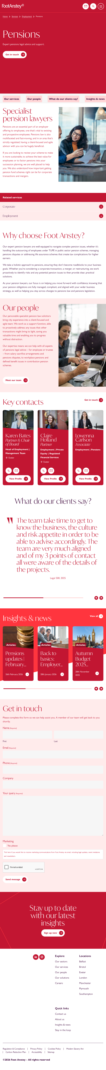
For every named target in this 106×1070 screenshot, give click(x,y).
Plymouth (84, 988)
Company (8, 778)
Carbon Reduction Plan (16, 1052)
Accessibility (37, 1052)
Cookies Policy (54, 1048)
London (83, 977)
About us (59, 1019)
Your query (13, 793)
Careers (59, 983)
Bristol (82, 966)
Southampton (86, 993)
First (4, 741)
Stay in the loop (63, 1030)
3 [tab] (59, 689)
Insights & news (63, 1024)
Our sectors (61, 961)
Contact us (60, 1013)
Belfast (82, 961)
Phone (10, 763)
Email (9, 747)
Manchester (85, 983)
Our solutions (62, 977)
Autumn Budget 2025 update (84, 661)
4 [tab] (81, 689)
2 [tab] (63, 598)
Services (15, 16)
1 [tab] (23, 598)
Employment (27, 16)
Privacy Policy (36, 1048)
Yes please (12, 845)
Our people (61, 972)
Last (56, 741)
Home (5, 16)
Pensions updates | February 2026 (15, 661)
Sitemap (51, 1052)
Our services (61, 966)
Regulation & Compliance (14, 1048)
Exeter (82, 972)
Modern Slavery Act (75, 1048)
